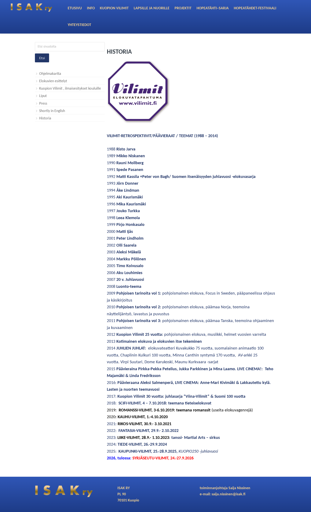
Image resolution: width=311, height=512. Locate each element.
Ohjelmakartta (50, 74)
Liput (43, 96)
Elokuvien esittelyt (53, 81)
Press (43, 104)
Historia (45, 118)
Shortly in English (52, 111)
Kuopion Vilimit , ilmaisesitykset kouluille (70, 89)
